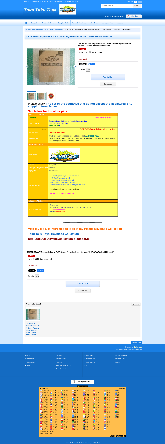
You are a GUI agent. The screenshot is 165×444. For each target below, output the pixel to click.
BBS (87, 365)
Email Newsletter (90, 362)
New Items (59, 362)
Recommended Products (63, 365)
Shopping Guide (120, 358)
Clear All (137, 304)
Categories (59, 355)
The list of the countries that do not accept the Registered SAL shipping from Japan (80, 105)
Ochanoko (138, 347)
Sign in (108, 16)
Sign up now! (119, 16)
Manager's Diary (90, 358)
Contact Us (108, 84)
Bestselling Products (62, 369)
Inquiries (117, 362)
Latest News (89, 355)
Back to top (137, 342)
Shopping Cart (30, 362)
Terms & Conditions (121, 355)
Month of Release (61, 358)
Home (28, 355)
